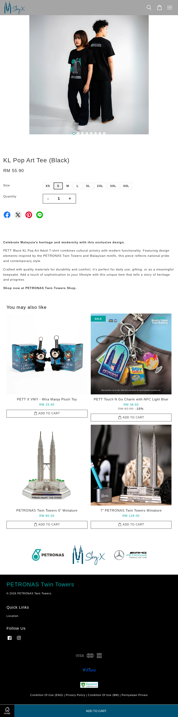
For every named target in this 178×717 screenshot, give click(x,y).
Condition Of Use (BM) (103, 695)
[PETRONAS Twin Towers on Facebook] (10, 640)
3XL (113, 186)
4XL (126, 186)
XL (88, 186)
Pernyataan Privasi (135, 695)
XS (48, 186)
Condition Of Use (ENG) (46, 695)
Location (12, 616)
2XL (100, 186)
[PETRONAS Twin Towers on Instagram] (19, 640)
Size (6, 185)
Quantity (9, 196)
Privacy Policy (75, 695)
